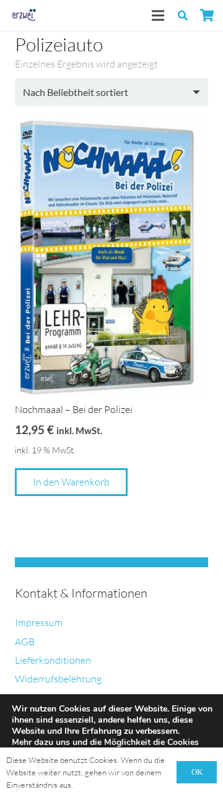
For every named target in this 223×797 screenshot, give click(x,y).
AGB (25, 641)
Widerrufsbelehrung (58, 679)
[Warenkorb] (207, 15)
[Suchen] (183, 15)
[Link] (23, 15)
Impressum (39, 622)
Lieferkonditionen (53, 660)
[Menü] (158, 15)
